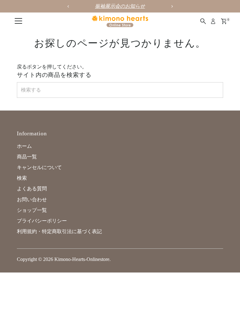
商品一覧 (27, 156)
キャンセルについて (39, 167)
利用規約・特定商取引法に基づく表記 (59, 231)
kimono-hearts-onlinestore (81, 259)
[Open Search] (203, 21)
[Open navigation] (18, 21)
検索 (22, 178)
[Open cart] (224, 21)
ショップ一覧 (32, 210)
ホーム (24, 146)
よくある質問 (32, 188)
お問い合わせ (32, 199)
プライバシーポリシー (42, 220)
